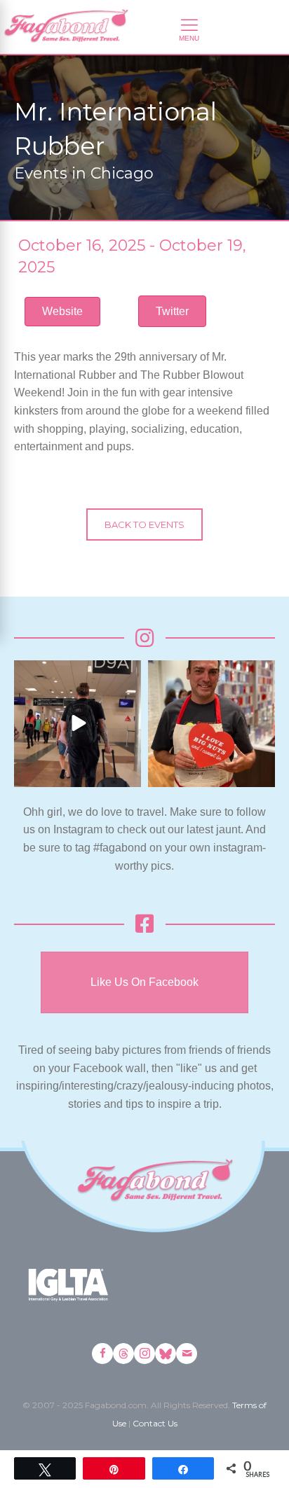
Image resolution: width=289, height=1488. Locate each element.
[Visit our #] (186, 1353)
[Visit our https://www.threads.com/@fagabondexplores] (123, 1353)
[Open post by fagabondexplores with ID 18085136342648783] (211, 723)
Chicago (122, 173)
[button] (172, 311)
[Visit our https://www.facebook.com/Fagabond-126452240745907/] (102, 1353)
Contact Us (155, 1423)
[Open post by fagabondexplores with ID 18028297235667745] (77, 723)
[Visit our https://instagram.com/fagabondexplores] (144, 1353)
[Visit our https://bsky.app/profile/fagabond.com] (165, 1353)
